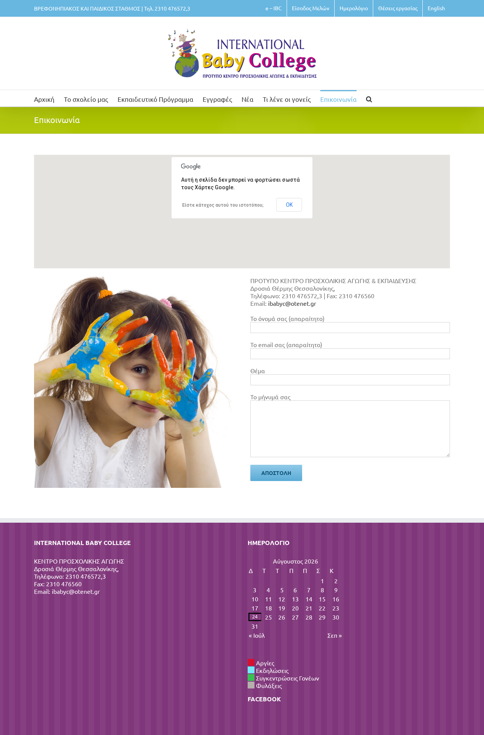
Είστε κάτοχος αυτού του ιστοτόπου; (223, 205)
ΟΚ (289, 205)
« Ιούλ (257, 635)
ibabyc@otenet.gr (292, 303)
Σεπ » (334, 635)
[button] (369, 98)
